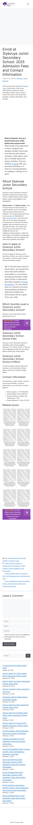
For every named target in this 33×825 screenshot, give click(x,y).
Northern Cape (11, 218)
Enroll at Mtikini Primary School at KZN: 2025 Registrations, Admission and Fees (16, 576)
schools (15, 164)
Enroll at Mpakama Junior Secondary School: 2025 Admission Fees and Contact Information (16, 583)
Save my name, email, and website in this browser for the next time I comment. (17, 637)
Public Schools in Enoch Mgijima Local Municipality (14, 568)
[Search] (28, 656)
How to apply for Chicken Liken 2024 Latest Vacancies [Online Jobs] (15, 715)
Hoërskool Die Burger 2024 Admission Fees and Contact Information (14, 741)
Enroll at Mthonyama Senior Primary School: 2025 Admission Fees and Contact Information (15, 787)
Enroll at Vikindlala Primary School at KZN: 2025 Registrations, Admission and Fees (16, 751)
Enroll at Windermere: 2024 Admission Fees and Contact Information (14, 798)
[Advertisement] (16, 27)
